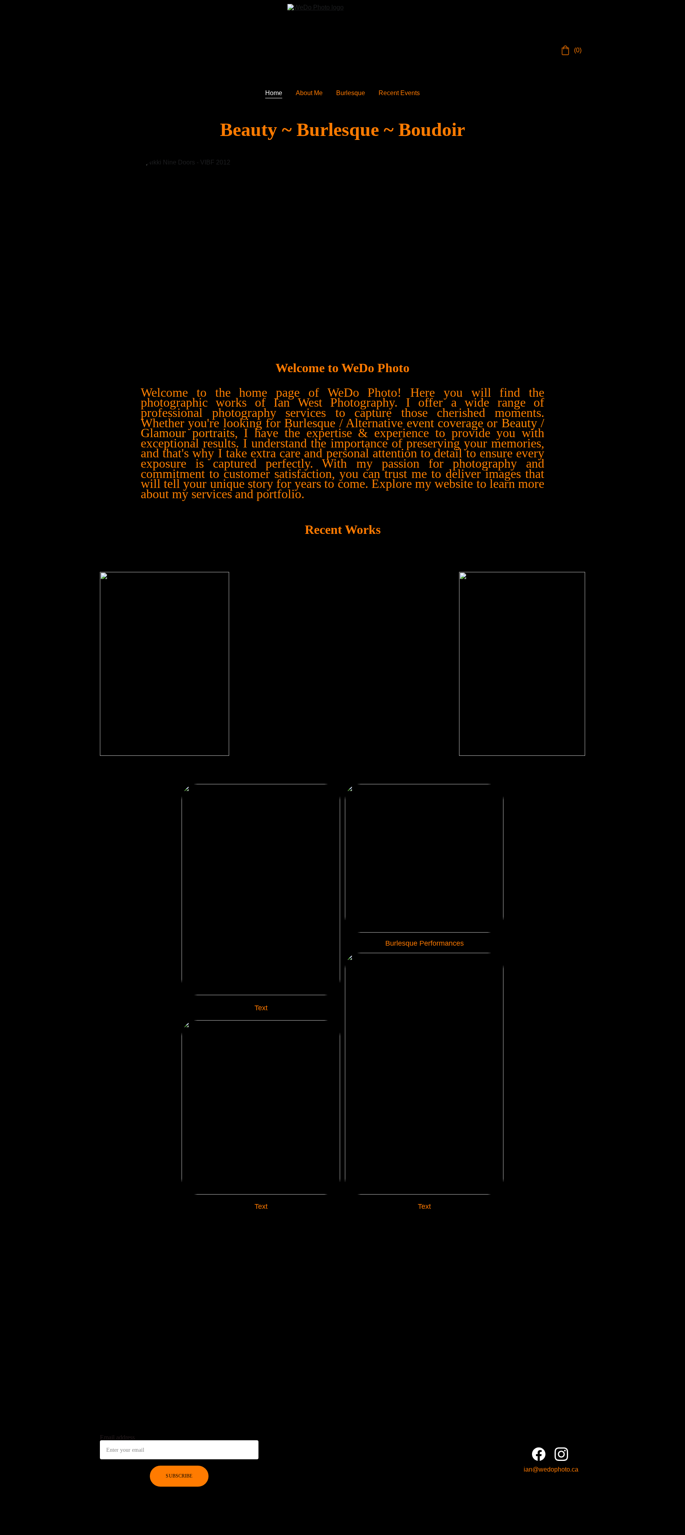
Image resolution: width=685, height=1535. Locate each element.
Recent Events (399, 93)
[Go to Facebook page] (538, 1454)
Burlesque (350, 93)
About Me (309, 93)
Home (273, 93)
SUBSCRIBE (179, 1476)
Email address (117, 1437)
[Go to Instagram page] (561, 1454)
